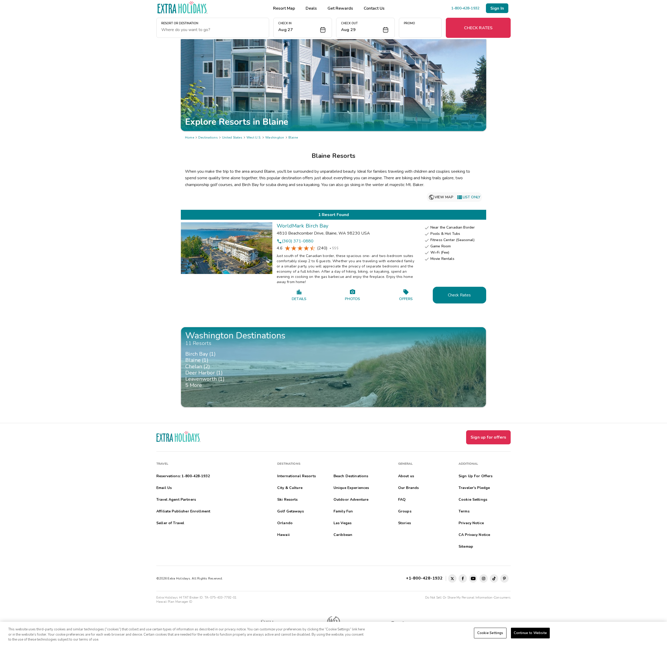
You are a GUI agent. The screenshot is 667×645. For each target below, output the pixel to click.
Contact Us (374, 8)
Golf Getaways (290, 511)
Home (189, 137)
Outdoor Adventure (351, 499)
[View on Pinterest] (504, 578)
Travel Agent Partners (176, 499)
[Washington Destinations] (333, 367)
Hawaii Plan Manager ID (174, 602)
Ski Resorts (287, 499)
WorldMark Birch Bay (303, 225)
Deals (311, 8)
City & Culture (289, 487)
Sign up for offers (488, 437)
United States (232, 137)
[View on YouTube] (473, 578)
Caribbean (343, 534)
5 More (195, 385)
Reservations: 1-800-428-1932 (183, 476)
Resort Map (284, 8)
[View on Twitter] (452, 578)
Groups (404, 511)
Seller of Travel (170, 523)
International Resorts (296, 476)
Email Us (164, 487)
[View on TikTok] (494, 578)
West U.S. (253, 137)
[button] (302, 28)
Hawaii (283, 534)
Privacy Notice (471, 523)
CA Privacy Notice (474, 534)
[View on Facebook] (463, 578)
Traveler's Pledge (474, 487)
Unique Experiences (351, 487)
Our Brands (408, 487)
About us (406, 476)
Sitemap (466, 546)
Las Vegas (342, 523)
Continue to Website (530, 632)
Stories (404, 523)
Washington (274, 137)
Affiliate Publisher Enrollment (183, 511)
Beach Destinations (351, 476)
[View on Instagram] (483, 578)
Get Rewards (340, 8)
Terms (464, 511)
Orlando (285, 523)
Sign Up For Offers (476, 476)
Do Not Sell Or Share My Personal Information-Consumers (468, 597)
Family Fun (343, 511)
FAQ (402, 499)
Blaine (293, 137)
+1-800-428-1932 (425, 578)
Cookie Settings (490, 632)
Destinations (208, 137)
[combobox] (212, 30)
